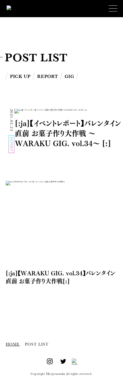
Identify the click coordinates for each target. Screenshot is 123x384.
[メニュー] (113, 8)
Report (47, 76)
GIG (69, 76)
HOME (13, 344)
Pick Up (20, 76)
